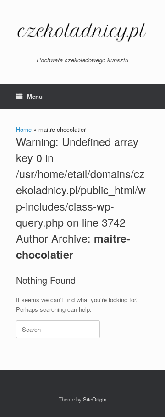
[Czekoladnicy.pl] (82, 32)
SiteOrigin (94, 399)
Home (24, 129)
